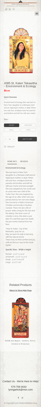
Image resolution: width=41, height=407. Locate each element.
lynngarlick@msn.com (20, 389)
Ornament (28, 125)
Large (28, 130)
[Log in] (5, 8)
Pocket (11, 125)
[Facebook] (18, 398)
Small (11, 130)
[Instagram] (22, 398)
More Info (12, 161)
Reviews (24, 161)
